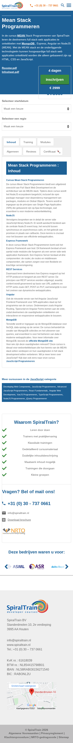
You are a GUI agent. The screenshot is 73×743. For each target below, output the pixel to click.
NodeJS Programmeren (14, 398)
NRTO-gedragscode (43, 737)
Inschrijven (55, 80)
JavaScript (37, 379)
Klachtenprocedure (16, 737)
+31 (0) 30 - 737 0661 (29, 503)
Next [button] (66, 566)
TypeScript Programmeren (51, 394)
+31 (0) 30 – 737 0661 (46, 5)
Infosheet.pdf (10, 71)
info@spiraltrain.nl (18, 512)
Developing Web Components (16, 387)
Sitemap (64, 737)
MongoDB (28, 43)
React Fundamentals (38, 390)
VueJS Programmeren (27, 394)
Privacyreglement (52, 733)
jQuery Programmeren (36, 398)
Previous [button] (6, 566)
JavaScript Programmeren (20, 361)
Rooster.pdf (9, 67)
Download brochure (19, 519)
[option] (15, 566)
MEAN (21, 35)
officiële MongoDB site (41, 341)
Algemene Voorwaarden (24, 733)
